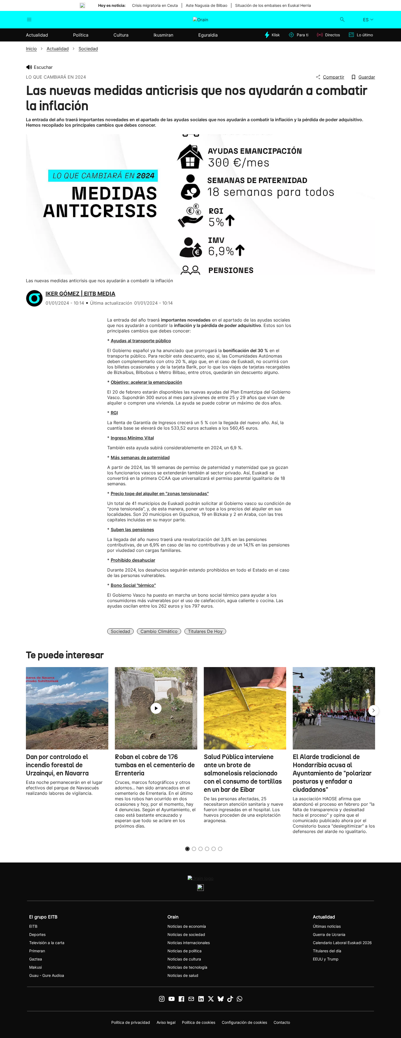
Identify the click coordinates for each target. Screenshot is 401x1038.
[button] (373, 710)
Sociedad (120, 631)
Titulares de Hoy (205, 631)
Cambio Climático (159, 631)
